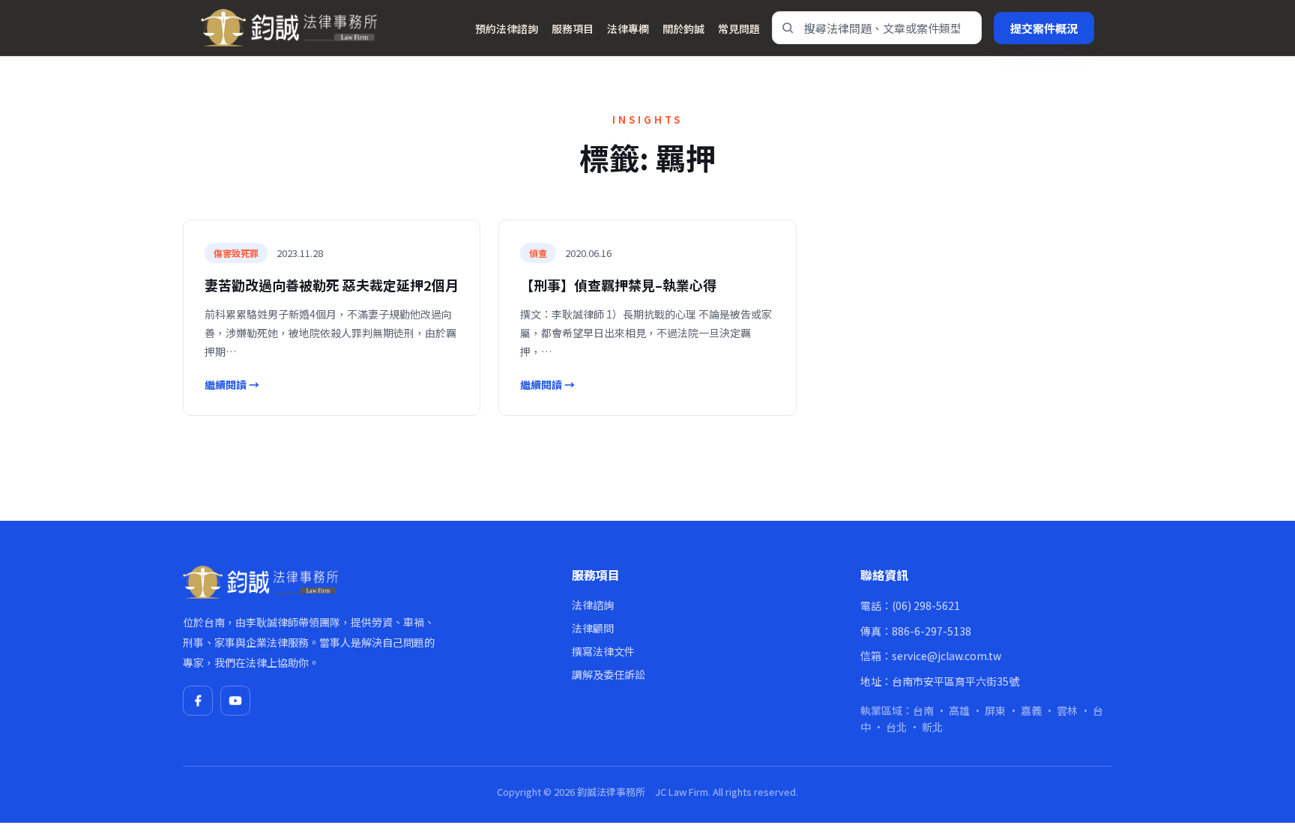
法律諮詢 (593, 604)
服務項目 (573, 28)
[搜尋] (787, 27)
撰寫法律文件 (603, 651)
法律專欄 (628, 28)
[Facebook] (198, 701)
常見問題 (739, 28)
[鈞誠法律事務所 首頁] (289, 27)
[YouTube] (235, 701)
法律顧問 (593, 627)
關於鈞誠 (683, 28)
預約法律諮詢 (506, 28)
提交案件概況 (1044, 28)
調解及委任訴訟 (608, 674)
